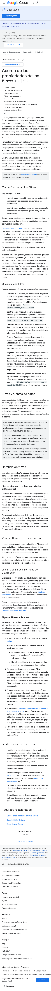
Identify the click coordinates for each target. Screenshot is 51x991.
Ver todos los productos (11, 876)
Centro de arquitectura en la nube (14, 930)
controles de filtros (29, 175)
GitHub (4, 918)
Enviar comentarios (13, 64)
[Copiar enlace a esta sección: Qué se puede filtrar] (26, 284)
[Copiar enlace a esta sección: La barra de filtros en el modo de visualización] (17, 573)
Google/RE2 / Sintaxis (16, 820)
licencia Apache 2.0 (37, 853)
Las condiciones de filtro (12, 228)
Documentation (14, 52)
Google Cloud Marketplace (11, 883)
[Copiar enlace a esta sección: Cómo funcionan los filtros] (38, 187)
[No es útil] (22, 59)
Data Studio (13, 9)
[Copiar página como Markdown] (23, 81)
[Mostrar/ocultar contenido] (16, 87)
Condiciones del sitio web (12, 971)
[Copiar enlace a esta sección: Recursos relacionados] (34, 810)
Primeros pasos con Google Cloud (14, 922)
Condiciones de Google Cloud (35, 971)
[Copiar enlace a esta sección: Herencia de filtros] (28, 467)
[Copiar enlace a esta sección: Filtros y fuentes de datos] (37, 394)
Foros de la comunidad (10, 897)
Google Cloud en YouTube (11, 955)
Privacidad (25, 967)
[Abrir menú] (3, 3)
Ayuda (4, 901)
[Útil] (19, 59)
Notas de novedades (9, 904)
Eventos (5, 947)
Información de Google (10, 967)
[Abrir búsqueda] (33, 2)
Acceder (45, 3)
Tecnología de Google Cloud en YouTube (17, 959)
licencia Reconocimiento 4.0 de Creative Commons (30, 850)
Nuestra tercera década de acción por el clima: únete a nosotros (27, 975)
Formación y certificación (11, 933)
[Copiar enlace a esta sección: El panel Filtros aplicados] (31, 617)
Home (4, 52)
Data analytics (27, 52)
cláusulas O (11, 775)
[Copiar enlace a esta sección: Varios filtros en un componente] (45, 538)
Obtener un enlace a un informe (15, 611)
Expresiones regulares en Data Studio (22, 816)
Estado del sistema (9, 908)
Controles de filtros (15, 824)
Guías (7, 55)
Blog (3, 944)
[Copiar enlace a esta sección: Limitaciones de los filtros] (37, 744)
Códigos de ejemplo (9, 926)
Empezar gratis (11, 16)
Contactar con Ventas (10, 887)
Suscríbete (43, 980)
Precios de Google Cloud (11, 879)
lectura (9, 641)
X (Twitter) (6, 951)
